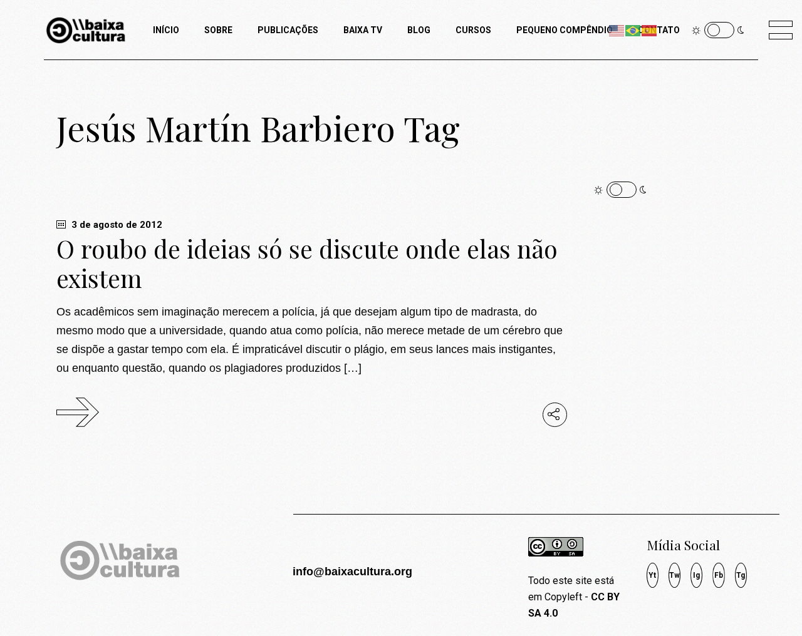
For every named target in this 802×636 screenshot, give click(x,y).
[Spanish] (650, 30)
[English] (617, 30)
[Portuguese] (633, 30)
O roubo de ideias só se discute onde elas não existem (307, 263)
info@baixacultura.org (352, 571)
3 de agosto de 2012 (115, 224)
